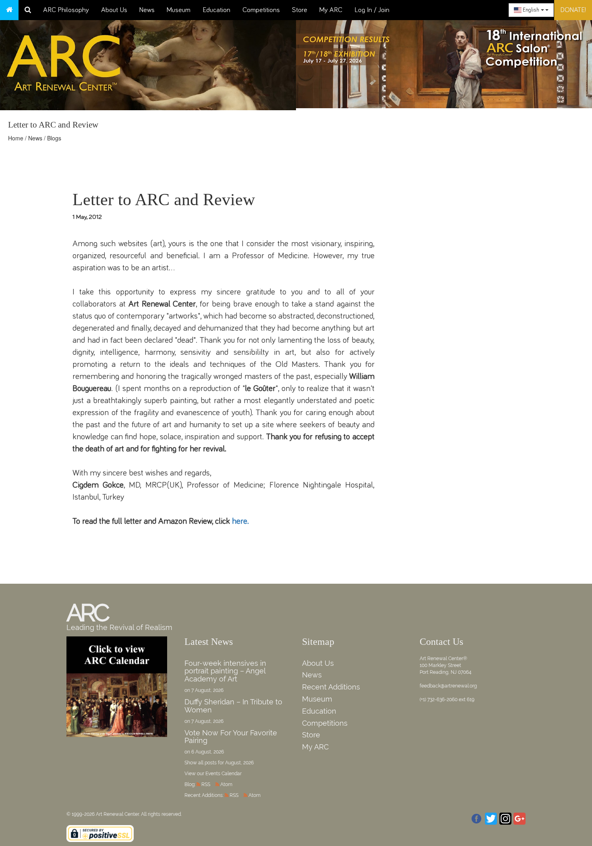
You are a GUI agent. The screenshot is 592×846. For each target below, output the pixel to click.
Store (299, 10)
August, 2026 (239, 763)
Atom (226, 784)
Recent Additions (331, 687)
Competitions (261, 10)
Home (15, 138)
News (147, 10)
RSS (205, 784)
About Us (114, 10)
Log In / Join (371, 10)
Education (216, 10)
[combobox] (531, 10)
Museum (178, 10)
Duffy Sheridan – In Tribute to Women (233, 706)
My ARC (330, 10)
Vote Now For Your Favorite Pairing (230, 737)
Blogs (54, 138)
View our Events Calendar (213, 773)
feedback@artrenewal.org (448, 686)
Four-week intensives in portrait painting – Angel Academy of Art (225, 671)
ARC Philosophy (66, 10)
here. (240, 521)
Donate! (573, 10)
